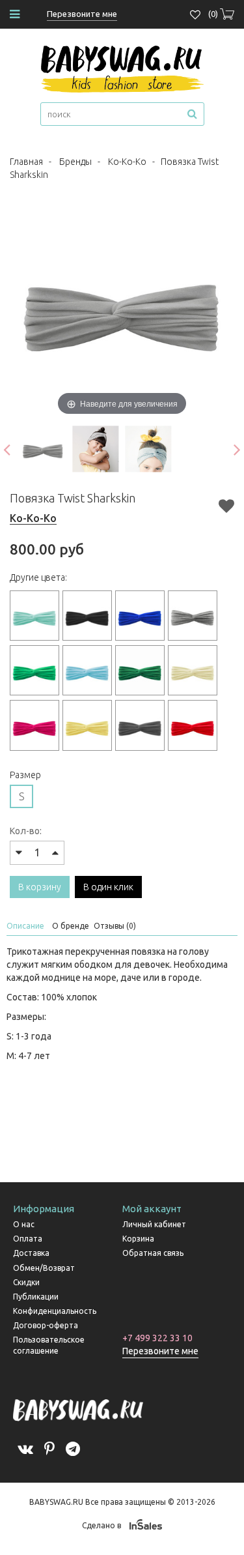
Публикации (36, 1296)
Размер (25, 775)
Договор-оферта (45, 1325)
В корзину (39, 887)
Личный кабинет (154, 1224)
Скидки (26, 1282)
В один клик (108, 887)
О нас (23, 1224)
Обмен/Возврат (44, 1268)
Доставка (31, 1253)
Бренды (75, 161)
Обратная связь (152, 1253)
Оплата (27, 1238)
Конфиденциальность (54, 1311)
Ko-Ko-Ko (127, 161)
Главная (26, 161)
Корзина (138, 1238)
